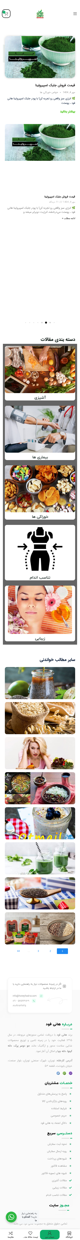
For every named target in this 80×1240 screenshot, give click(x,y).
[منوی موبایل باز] (75, 14)
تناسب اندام (40, 577)
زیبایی (40, 638)
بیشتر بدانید (67, 111)
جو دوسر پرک (22, 1046)
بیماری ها (40, 457)
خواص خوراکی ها (49, 92)
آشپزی (40, 397)
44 (18, 951)
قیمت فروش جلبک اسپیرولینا (55, 85)
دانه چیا (61, 1051)
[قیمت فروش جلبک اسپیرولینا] (40, 57)
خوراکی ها (40, 517)
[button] (54, 322)
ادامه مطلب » (68, 218)
